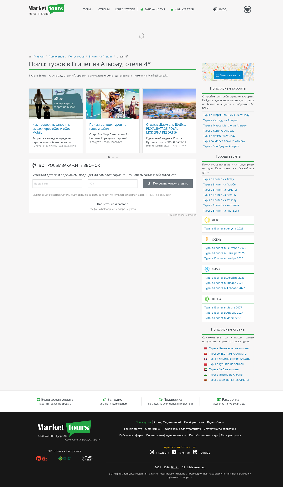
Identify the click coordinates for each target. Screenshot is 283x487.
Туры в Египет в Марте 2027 (223, 307)
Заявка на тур (155, 9)
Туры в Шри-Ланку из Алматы (228, 379)
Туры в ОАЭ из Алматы (223, 369)
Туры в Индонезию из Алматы (228, 348)
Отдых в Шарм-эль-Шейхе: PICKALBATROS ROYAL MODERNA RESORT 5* (166, 128)
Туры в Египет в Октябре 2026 (224, 253)
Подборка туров (194, 422)
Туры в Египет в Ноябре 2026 (223, 258)
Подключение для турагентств (182, 428)
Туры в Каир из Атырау (218, 130)
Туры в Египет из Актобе (219, 184)
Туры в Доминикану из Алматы (229, 359)
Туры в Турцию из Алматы (226, 364)
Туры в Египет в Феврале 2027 (224, 288)
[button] (109, 157)
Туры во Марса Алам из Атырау (224, 141)
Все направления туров (182, 215)
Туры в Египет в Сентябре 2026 (225, 248)
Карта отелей (125, 9)
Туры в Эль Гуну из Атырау (221, 146)
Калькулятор (184, 9)
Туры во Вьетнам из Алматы (227, 353)
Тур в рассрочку (231, 435)
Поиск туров (143, 422)
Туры (87, 9)
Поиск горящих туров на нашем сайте (107, 126)
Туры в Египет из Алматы (220, 189)
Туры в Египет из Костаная (221, 205)
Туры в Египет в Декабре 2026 (224, 277)
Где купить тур (133, 428)
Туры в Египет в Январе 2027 (223, 283)
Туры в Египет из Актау (218, 179)
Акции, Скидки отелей (167, 422)
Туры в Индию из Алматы (225, 374)
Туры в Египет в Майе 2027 (222, 318)
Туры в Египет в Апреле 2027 (223, 312)
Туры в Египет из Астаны (219, 195)
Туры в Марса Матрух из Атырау (225, 125)
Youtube (204, 452)
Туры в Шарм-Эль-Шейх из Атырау (226, 115)
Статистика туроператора (220, 428)
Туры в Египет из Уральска (221, 210)
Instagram (162, 452)
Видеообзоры (215, 422)
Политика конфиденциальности (166, 435)
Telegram (184, 452)
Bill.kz (175, 467)
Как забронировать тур (203, 435)
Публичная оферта (131, 435)
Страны (104, 9)
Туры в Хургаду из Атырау (220, 120)
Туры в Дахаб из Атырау (219, 136)
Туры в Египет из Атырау (219, 200)
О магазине (152, 428)
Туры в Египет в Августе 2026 (223, 228)
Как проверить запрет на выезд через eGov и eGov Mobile (51, 128)
